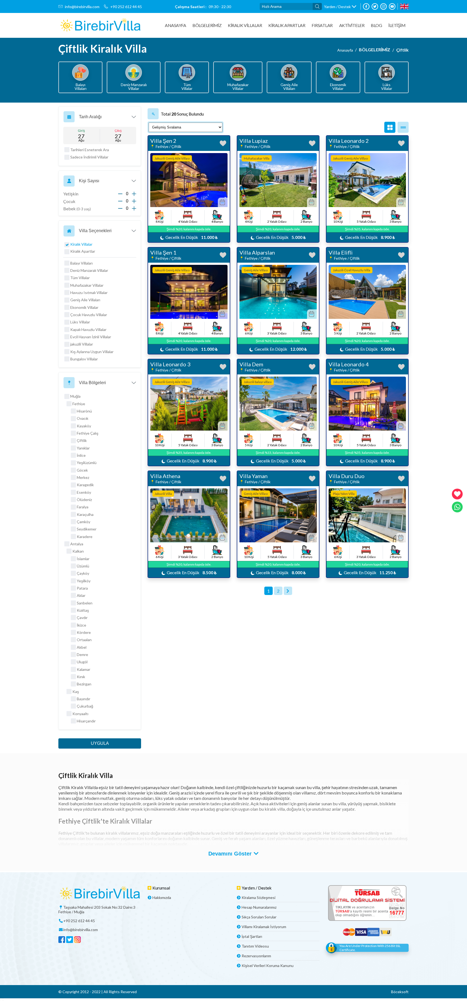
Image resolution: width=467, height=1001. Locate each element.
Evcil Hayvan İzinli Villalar (90, 336)
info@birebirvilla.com (82, 6)
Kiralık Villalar (245, 25)
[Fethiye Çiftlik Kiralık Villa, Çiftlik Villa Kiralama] (100, 25)
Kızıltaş (83, 610)
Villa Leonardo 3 (170, 364)
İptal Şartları (252, 936)
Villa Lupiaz (253, 140)
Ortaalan (84, 639)
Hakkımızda (161, 897)
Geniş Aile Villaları (85, 299)
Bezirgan (84, 684)
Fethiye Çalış (87, 433)
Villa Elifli (341, 252)
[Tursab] (367, 903)
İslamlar (83, 558)
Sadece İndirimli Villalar (89, 157)
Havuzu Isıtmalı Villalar (89, 292)
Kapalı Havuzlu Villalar (88, 329)
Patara (82, 588)
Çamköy (83, 521)
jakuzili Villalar (81, 344)
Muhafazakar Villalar (87, 285)
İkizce (81, 625)
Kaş (75, 691)
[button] (340, 6)
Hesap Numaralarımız (259, 907)
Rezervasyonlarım (256, 955)
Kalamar (83, 669)
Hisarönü (84, 411)
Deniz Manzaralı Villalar (89, 270)
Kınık (81, 676)
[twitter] (375, 6)
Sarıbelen (84, 603)
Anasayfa (175, 25)
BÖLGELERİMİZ (206, 25)
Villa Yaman (253, 476)
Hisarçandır (86, 721)
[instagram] (383, 6)
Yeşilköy (84, 581)
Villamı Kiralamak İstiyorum (264, 926)
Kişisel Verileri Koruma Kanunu (267, 965)
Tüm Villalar (80, 277)
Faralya (82, 507)
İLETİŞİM (396, 25)
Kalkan (78, 551)
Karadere (84, 536)
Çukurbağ (85, 706)
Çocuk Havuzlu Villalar (88, 314)
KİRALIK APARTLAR (286, 25)
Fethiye (78, 403)
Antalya (76, 544)
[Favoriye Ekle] (223, 143)
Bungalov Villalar (84, 359)
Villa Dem (251, 364)
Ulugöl (82, 662)
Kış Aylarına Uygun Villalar (92, 351)
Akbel (81, 647)
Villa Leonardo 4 (349, 364)
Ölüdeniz (84, 499)
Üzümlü (83, 566)
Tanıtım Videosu (255, 946)
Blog (376, 25)
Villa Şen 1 (163, 252)
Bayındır (83, 698)
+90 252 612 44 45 (126, 6)
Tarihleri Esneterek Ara (89, 149)
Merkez (83, 477)
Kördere (84, 632)
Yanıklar (83, 448)
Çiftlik (402, 49)
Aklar (81, 595)
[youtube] (392, 6)
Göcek (82, 470)
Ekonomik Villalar (84, 307)
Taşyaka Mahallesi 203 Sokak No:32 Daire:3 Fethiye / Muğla (96, 909)
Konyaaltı (80, 713)
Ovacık (82, 418)
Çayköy (83, 573)
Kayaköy (84, 426)
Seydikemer (86, 529)
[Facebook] (366, 6)
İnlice (81, 455)
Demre (82, 654)
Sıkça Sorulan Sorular (259, 917)
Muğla (75, 396)
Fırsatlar (322, 25)
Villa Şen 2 (163, 140)
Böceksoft (400, 991)
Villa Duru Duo (347, 476)
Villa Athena (165, 476)
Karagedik (85, 484)
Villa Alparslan (257, 252)
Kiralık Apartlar (82, 251)
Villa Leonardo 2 (349, 140)
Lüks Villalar (80, 322)
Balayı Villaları (81, 263)
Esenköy (84, 492)
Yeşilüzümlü (86, 462)
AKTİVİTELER (352, 25)
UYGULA (100, 743)
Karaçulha (85, 514)
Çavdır (82, 617)
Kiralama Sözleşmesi (258, 897)
